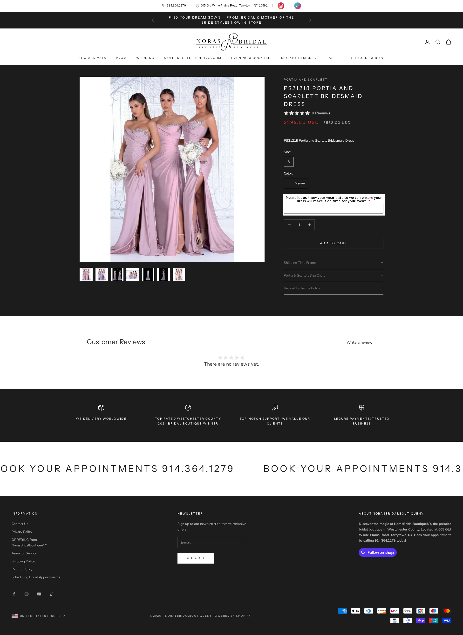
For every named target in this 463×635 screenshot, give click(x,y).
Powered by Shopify (232, 615)
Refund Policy (22, 569)
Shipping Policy (23, 561)
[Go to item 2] (102, 274)
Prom (121, 58)
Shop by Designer (299, 58)
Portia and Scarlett (305, 79)
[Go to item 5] (148, 274)
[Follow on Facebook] (14, 594)
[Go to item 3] (117, 274)
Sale (331, 58)
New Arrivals (92, 58)
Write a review (359, 342)
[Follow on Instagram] (26, 594)
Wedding (145, 58)
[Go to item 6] (163, 274)
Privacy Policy (22, 532)
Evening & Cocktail (251, 58)
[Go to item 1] (86, 274)
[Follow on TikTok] (51, 594)
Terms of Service (24, 553)
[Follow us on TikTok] (297, 5)
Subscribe (195, 558)
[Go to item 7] (179, 274)
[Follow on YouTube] (39, 594)
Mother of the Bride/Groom (192, 58)
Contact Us (20, 524)
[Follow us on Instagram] (281, 5)
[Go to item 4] (132, 274)
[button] (333, 262)
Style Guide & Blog (365, 58)
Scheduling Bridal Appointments (36, 577)
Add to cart (333, 243)
